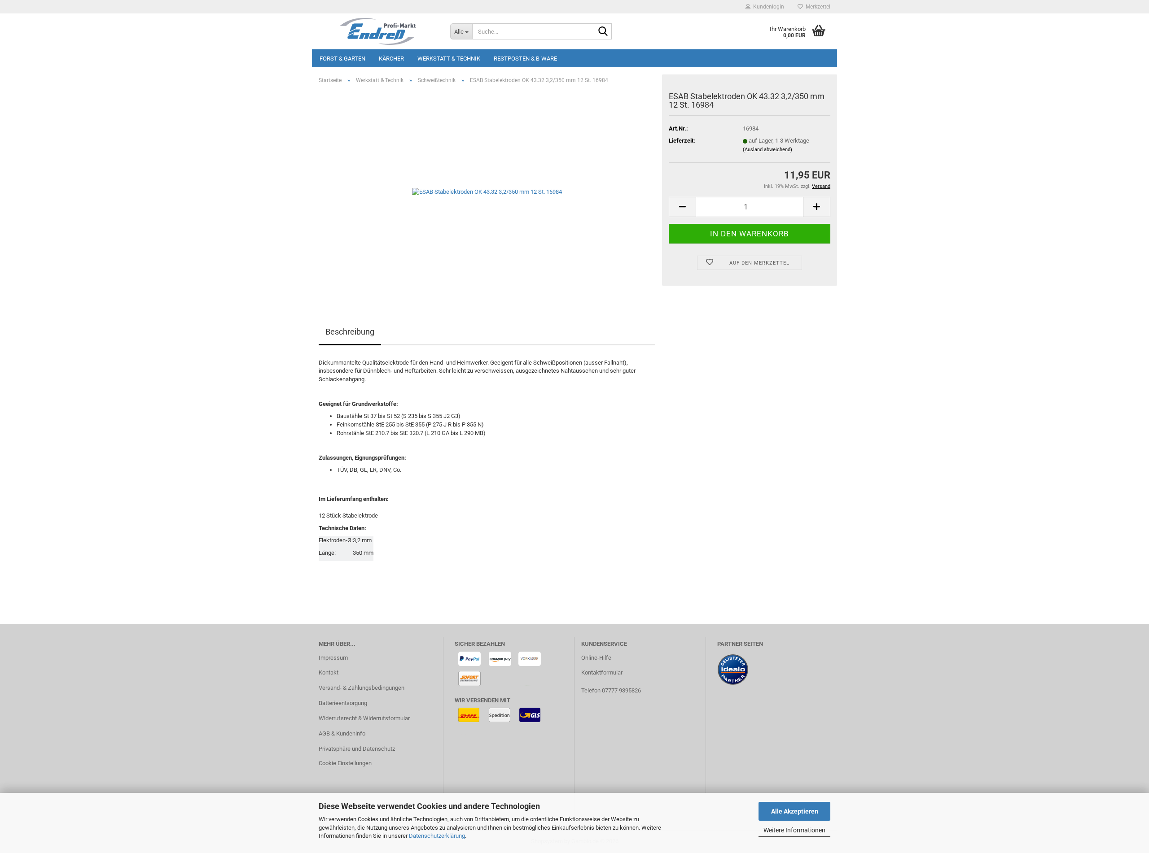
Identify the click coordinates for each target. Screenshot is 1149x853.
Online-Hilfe (596, 657)
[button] (682, 207)
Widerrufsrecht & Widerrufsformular (364, 718)
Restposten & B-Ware (525, 58)
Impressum (333, 657)
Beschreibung (349, 331)
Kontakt (328, 672)
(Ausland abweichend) (767, 149)
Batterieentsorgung (343, 703)
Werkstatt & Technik (448, 58)
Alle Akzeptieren (794, 811)
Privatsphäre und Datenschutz (357, 748)
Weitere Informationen (794, 830)
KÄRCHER (391, 58)
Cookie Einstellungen (345, 763)
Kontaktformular (602, 672)
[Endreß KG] (378, 31)
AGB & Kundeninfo (342, 733)
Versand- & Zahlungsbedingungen (361, 687)
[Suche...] (603, 32)
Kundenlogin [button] (767, 7)
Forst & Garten (342, 58)
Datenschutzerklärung (437, 835)
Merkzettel (816, 7)
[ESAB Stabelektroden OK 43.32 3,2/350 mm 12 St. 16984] (487, 191)
